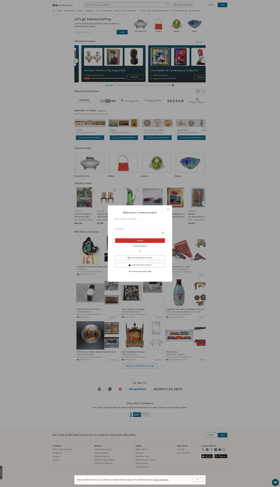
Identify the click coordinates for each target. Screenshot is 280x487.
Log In (140, 240)
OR (140, 251)
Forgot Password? (140, 246)
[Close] (168, 209)
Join (149, 271)
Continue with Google (141, 258)
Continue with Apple (141, 265)
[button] (163, 232)
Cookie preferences (161, 480)
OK (198, 480)
